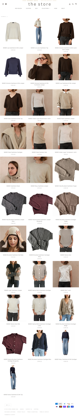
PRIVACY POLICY (21, 411)
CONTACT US (29, 409)
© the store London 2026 (11, 409)
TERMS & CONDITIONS (32, 411)
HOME (55, 8)
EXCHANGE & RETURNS (10, 411)
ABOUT (63, 8)
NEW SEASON (18, 8)
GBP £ (7, 405)
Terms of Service (44, 411)
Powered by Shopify (10, 414)
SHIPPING (36, 409)
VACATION (28, 8)
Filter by (3, 16)
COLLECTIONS (45, 8)
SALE (36, 8)
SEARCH (22, 409)
